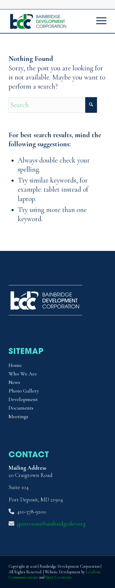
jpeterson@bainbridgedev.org (51, 523)
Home (15, 365)
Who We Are (23, 373)
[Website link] (45, 313)
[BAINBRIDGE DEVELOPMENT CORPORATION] (48, 21)
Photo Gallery (24, 390)
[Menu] (98, 21)
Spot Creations (58, 577)
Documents (21, 408)
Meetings (18, 416)
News (14, 382)
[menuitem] (98, 21)
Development (23, 399)
